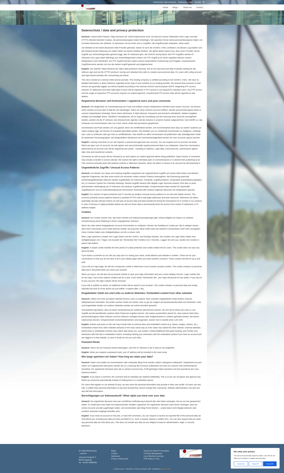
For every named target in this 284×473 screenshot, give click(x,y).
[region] (255, 458)
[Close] (277, 450)
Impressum (115, 456)
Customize (241, 464)
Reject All (255, 464)
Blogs (113, 451)
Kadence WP (146, 469)
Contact (114, 453)
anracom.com (166, 469)
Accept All (269, 464)
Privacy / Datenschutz (119, 459)
